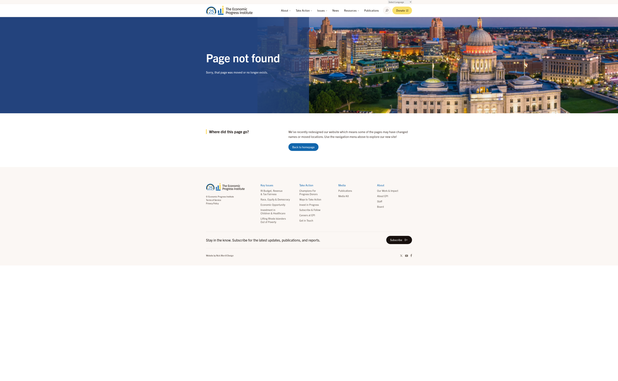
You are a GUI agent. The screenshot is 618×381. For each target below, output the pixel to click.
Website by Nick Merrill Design (220, 255)
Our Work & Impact (387, 190)
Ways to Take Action (310, 199)
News (335, 10)
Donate (401, 10)
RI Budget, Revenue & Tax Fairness (271, 192)
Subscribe (396, 240)
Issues (321, 10)
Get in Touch (306, 220)
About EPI (382, 196)
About (285, 10)
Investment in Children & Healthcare (273, 211)
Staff (379, 201)
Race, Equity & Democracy (275, 199)
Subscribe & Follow (309, 209)
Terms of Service (213, 200)
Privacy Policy (212, 203)
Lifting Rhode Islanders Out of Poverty (273, 220)
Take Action (303, 10)
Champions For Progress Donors (308, 192)
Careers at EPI (307, 215)
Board (380, 206)
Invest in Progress (309, 204)
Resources (350, 10)
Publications (371, 10)
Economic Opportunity (273, 204)
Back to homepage (303, 147)
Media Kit (343, 196)
